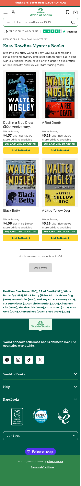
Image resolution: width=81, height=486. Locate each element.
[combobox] (39, 22)
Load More (39, 276)
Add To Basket (20, 156)
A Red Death (50, 127)
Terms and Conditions (40, 480)
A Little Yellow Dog (54, 217)
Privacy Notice (54, 474)
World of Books (34, 474)
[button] (5, 12)
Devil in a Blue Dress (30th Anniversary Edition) (18, 129)
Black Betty (11, 217)
